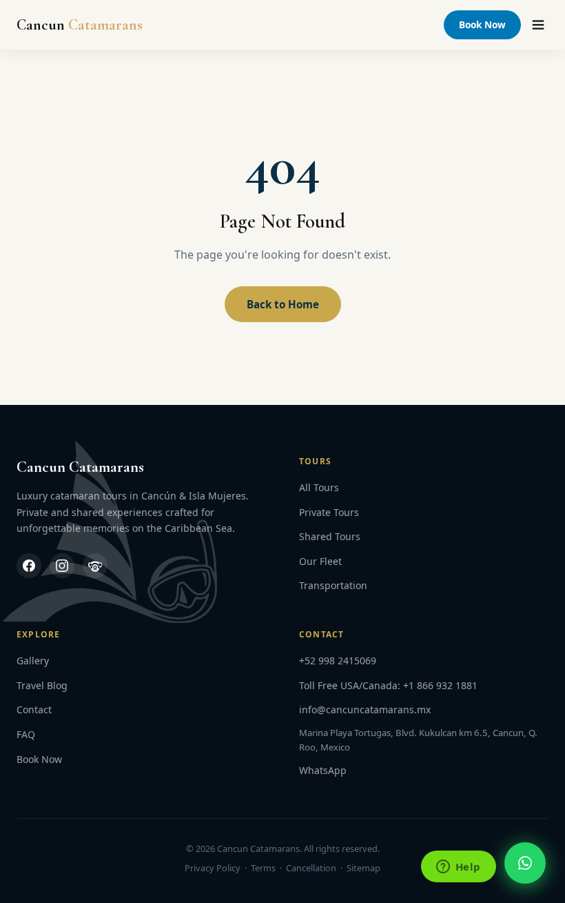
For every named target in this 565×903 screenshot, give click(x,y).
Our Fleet (320, 561)
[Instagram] (62, 565)
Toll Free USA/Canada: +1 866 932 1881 (388, 685)
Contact (34, 709)
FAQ (26, 734)
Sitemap (363, 868)
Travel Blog (42, 685)
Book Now (482, 24)
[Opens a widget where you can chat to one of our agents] (458, 868)
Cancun (80, 25)
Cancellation (311, 868)
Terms (263, 868)
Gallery (33, 660)
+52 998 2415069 (337, 660)
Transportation (333, 585)
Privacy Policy (212, 868)
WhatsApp (323, 770)
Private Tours (329, 512)
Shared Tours (329, 536)
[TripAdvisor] (95, 565)
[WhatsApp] (525, 863)
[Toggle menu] (538, 24)
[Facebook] (29, 565)
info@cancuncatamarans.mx (365, 709)
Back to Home (283, 304)
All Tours (319, 487)
